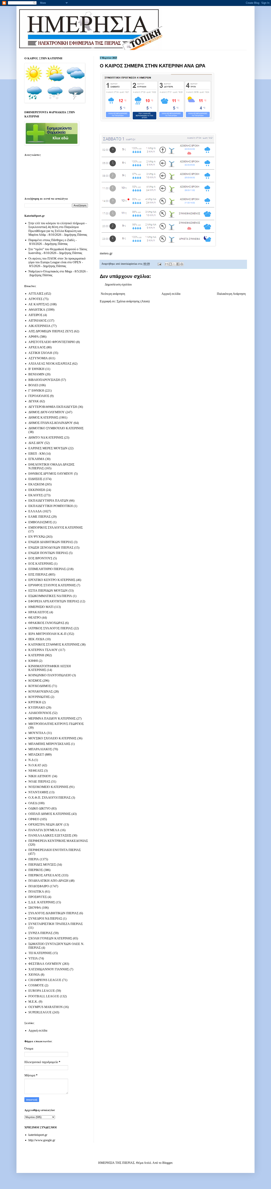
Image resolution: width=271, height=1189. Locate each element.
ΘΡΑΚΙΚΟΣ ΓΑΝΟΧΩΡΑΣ (46, 623)
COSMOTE (36, 985)
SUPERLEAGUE (40, 1012)
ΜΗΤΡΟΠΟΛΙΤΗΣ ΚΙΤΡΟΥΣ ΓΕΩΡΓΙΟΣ (56, 723)
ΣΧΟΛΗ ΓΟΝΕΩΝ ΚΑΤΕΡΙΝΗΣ (50, 938)
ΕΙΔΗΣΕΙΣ (35, 479)
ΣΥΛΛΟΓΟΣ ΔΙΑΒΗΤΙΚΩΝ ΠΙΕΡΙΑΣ (53, 913)
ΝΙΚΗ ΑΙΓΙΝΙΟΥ (39, 776)
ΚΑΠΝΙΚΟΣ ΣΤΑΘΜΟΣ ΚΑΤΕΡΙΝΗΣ (54, 644)
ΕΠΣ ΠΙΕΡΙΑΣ (38, 574)
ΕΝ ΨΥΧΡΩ (36, 536)
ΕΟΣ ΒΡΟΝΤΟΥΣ (40, 558)
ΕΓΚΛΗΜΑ (36, 459)
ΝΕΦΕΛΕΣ (35, 770)
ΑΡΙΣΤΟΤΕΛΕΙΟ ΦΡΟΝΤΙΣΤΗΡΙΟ (51, 342)
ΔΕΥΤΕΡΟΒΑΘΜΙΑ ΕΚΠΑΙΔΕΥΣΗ (52, 406)
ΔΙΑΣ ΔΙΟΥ (36, 443)
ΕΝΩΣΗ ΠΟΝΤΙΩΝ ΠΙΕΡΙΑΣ (48, 553)
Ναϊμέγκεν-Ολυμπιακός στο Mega (50, 271)
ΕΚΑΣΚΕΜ (36, 484)
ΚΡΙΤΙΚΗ (34, 702)
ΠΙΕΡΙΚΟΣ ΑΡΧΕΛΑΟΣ (44, 875)
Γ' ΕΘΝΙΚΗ (36, 390)
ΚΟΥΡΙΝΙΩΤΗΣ (39, 696)
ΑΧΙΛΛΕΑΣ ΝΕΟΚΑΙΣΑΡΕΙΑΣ (49, 363)
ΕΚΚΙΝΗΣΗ (36, 490)
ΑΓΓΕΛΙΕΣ (35, 293)
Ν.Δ (31, 760)
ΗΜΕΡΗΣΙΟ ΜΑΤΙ (40, 606)
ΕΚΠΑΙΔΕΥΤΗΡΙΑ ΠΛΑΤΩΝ (48, 500)
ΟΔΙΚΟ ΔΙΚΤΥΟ (39, 808)
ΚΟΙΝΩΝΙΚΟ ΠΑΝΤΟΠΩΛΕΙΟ (49, 675)
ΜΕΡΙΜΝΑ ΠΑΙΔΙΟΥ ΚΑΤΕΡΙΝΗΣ (52, 718)
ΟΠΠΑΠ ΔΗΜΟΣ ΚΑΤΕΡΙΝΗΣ (49, 813)
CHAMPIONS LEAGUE (44, 980)
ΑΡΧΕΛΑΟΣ (37, 347)
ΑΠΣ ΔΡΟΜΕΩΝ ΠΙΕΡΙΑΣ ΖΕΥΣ (50, 331)
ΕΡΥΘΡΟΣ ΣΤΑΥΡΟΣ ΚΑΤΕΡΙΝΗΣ (52, 585)
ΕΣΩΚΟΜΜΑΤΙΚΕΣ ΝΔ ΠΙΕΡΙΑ (50, 596)
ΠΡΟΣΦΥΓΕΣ (37, 897)
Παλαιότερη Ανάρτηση (231, 293)
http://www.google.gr (41, 1140)
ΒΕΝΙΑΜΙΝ (36, 374)
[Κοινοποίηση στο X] (174, 264)
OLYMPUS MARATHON (45, 1007)
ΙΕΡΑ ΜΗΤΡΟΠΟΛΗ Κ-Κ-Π (47, 633)
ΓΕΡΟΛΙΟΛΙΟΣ (38, 396)
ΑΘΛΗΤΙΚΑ (36, 309)
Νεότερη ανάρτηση (113, 293)
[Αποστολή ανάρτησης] (159, 263)
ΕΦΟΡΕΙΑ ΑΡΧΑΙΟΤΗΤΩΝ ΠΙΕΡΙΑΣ (53, 601)
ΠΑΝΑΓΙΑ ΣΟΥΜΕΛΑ (44, 830)
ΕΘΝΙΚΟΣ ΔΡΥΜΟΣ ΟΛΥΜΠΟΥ (50, 473)
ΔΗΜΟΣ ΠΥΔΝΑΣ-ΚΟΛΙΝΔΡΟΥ (50, 422)
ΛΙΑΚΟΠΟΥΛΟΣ (39, 713)
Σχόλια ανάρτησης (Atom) (133, 301)
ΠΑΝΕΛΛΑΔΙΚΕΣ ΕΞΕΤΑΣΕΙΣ (49, 835)
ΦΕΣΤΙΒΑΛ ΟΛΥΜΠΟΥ (45, 963)
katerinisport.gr (37, 1134)
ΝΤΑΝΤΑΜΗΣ (38, 792)
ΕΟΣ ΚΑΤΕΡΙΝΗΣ (40, 563)
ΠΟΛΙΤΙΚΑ (36, 891)
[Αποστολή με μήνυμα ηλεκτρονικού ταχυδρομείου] (167, 264)
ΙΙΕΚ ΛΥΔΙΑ (36, 639)
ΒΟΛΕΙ (33, 385)
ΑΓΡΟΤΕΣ (35, 299)
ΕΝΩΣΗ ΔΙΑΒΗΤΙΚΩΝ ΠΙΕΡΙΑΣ (50, 542)
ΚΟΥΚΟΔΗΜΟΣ (39, 686)
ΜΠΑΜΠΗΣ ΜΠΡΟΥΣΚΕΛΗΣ (49, 743)
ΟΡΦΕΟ (33, 819)
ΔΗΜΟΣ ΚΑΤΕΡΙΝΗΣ (43, 417)
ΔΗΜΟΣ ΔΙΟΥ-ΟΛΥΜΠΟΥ (46, 412)
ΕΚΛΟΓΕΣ (35, 495)
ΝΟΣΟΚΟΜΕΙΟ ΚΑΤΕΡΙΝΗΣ (48, 787)
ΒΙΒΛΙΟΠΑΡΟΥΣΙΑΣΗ (44, 379)
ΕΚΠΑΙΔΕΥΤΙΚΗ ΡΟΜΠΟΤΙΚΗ (50, 506)
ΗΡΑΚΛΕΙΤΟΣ (38, 612)
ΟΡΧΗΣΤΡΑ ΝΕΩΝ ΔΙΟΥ (45, 824)
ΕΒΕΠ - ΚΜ (36, 453)
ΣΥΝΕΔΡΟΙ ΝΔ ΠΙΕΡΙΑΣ (45, 918)
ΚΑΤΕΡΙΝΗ (36, 655)
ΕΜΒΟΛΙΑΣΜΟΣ (40, 522)
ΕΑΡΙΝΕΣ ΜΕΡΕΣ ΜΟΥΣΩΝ (47, 448)
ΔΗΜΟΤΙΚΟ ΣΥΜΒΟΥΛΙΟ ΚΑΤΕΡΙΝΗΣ (56, 428)
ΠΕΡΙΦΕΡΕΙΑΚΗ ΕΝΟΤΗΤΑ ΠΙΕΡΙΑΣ (54, 850)
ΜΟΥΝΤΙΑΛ (37, 733)
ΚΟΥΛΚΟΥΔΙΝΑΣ (40, 691)
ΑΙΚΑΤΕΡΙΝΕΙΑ (39, 326)
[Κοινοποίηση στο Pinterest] (182, 264)
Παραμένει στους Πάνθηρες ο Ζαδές (51, 240)
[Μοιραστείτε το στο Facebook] (178, 264)
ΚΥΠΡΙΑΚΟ (36, 707)
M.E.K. (33, 1001)
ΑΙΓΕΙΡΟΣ (35, 315)
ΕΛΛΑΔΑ (35, 511)
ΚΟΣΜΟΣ (35, 680)
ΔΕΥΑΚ (33, 401)
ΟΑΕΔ (32, 803)
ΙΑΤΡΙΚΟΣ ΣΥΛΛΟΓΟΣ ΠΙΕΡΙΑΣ (50, 628)
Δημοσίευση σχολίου (118, 284)
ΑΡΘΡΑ (33, 336)
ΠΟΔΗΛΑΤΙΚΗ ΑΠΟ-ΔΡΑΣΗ (48, 880)
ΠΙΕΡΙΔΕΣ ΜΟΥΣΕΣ (42, 864)
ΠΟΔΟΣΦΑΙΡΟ (38, 886)
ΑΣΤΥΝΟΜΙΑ (38, 358)
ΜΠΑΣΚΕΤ (36, 754)
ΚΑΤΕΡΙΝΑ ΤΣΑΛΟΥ (43, 650)
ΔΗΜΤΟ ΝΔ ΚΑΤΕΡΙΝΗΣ (45, 437)
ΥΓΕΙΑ (33, 958)
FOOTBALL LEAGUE (43, 996)
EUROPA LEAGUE (41, 990)
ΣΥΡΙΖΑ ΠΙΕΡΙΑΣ (40, 933)
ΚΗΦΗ (33, 660)
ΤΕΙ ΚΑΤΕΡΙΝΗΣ (40, 953)
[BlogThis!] (170, 264)
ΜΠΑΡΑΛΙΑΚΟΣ (40, 749)
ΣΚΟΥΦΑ (34, 907)
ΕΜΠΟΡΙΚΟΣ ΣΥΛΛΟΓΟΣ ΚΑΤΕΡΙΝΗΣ (55, 527)
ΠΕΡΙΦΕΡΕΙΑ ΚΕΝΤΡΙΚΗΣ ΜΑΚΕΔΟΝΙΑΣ (58, 840)
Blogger (167, 1162)
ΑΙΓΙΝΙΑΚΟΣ (37, 320)
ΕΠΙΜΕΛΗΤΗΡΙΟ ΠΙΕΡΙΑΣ (47, 569)
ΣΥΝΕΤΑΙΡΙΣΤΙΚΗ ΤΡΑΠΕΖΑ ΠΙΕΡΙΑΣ (55, 924)
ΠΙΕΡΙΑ (33, 859)
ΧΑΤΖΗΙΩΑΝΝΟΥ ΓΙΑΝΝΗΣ (48, 969)
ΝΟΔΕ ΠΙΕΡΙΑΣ (39, 781)
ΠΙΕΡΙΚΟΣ (35, 870)
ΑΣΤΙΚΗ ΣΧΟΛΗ (40, 352)
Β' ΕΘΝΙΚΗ (36, 369)
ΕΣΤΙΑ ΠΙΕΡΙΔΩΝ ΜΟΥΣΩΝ (48, 590)
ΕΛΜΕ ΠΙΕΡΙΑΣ (39, 516)
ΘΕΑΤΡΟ (34, 617)
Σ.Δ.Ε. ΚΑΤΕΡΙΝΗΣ (41, 902)
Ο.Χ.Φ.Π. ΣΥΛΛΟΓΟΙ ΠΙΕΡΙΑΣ (49, 797)
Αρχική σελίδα (170, 293)
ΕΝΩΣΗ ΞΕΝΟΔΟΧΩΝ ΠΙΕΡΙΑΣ (50, 547)
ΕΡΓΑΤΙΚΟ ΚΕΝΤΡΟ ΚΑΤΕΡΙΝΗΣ (51, 580)
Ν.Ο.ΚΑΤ (34, 765)
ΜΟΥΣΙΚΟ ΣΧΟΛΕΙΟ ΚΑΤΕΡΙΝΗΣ (52, 738)
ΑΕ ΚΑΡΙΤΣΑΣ (38, 304)
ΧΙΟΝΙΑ (34, 974)
